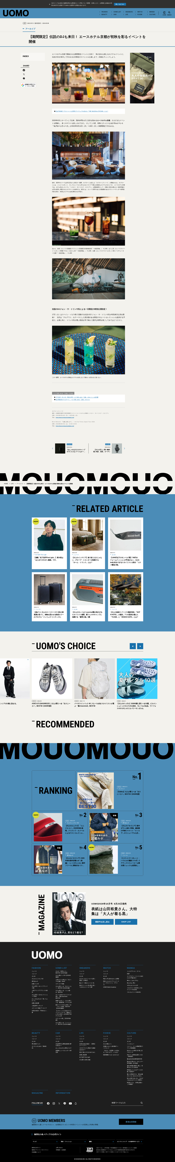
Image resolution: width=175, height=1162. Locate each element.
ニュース (76, 554)
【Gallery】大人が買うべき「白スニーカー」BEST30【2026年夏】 (129, 793)
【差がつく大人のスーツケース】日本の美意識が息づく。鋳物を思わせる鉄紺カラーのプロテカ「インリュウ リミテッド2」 (49, 614)
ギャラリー (121, 789)
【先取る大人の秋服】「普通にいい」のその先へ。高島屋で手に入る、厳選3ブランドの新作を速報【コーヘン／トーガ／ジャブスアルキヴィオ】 (52, 706)
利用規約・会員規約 (61, 1149)
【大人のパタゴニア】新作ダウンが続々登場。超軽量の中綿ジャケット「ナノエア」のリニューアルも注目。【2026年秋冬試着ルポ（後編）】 (130, 829)
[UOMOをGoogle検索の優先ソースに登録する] (28, 85)
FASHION (104, 12)
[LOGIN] (164, 12)
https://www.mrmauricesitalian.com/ (65, 417)
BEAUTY (104, 14)
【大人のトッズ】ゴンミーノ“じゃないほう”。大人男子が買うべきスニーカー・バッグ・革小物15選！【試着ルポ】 (94, 706)
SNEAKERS (129, 12)
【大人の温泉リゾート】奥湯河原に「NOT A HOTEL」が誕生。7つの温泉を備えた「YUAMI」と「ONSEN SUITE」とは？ (125, 614)
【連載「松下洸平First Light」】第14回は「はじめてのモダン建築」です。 (48, 559)
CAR (115, 14)
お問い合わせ (59, 1147)
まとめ (113, 554)
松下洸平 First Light (40, 554)
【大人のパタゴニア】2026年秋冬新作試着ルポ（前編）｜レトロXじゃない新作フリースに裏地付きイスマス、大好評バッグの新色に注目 (75, 862)
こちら (127, 1151)
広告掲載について (36, 1152)
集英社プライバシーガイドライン (40, 1149)
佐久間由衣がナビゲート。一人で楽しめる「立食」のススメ (72, 399)
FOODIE (139, 14)
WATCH (139, 12)
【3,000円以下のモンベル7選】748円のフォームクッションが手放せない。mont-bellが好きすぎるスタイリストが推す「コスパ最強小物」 (125, 561)
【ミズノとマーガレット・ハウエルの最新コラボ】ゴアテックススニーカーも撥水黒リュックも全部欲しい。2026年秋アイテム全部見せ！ (130, 862)
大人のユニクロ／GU (72, 823)
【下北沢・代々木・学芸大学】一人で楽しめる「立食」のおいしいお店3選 (76, 397)
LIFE (126, 14)
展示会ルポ (125, 823)
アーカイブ (30, 29)
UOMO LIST (117, 12)
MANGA (152, 12)
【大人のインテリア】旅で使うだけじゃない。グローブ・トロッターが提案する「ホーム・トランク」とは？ (87, 560)
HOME (6, 483)
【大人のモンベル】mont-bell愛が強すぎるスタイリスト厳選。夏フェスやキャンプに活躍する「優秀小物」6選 (87, 614)
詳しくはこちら (120, 4)
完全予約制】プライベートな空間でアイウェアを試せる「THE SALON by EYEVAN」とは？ (81, 111)
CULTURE (152, 14)
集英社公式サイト (36, 1147)
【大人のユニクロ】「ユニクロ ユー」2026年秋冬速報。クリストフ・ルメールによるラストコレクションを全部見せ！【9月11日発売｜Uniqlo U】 (75, 829)
